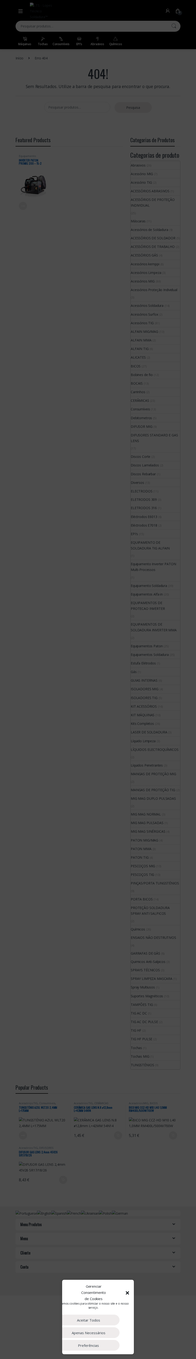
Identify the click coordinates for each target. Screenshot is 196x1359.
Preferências (88, 1345)
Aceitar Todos (88, 1320)
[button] (127, 1292)
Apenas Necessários (88, 1332)
